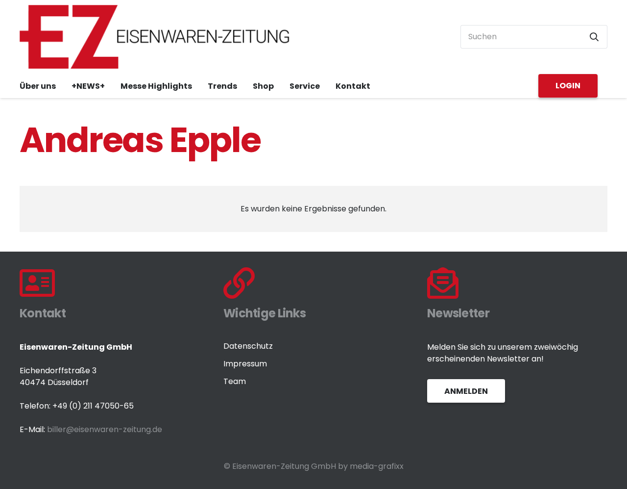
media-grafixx (377, 466)
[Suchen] (594, 37)
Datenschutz (248, 346)
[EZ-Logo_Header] (155, 37)
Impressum (245, 363)
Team (234, 381)
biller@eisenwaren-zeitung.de (104, 429)
